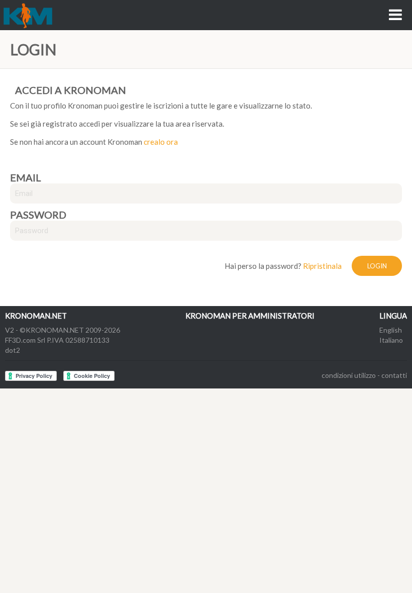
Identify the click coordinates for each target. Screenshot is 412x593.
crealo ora (161, 141)
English (390, 330)
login (377, 266)
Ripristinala (322, 265)
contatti (394, 375)
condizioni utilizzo (349, 375)
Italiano (391, 340)
